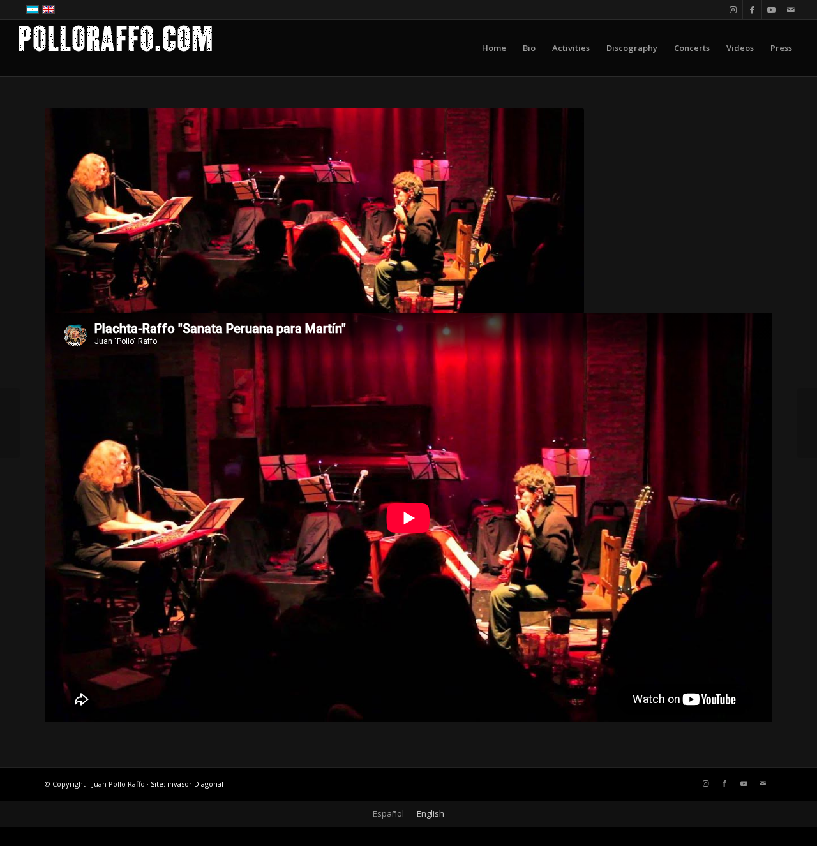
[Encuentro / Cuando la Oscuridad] (807, 423)
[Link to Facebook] (752, 9)
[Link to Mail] (790, 9)
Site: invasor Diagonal (187, 784)
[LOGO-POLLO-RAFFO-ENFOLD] (115, 48)
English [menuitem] (430, 813)
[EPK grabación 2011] (10, 423)
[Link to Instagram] (733, 9)
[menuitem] (494, 48)
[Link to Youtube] (771, 9)
